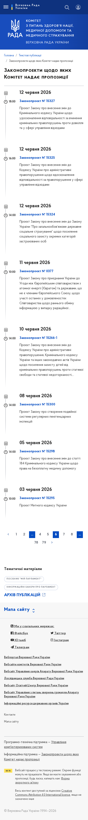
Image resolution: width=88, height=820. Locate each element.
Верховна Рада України (47, 42)
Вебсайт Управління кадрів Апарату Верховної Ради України (43, 671)
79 (44, 543)
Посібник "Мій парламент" (24, 579)
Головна (9, 55)
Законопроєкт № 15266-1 (38, 338)
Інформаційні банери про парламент (31, 587)
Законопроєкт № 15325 (37, 158)
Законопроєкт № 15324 (37, 214)
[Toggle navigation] (5, 7)
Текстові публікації (30, 55)
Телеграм (21, 647)
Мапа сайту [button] (17, 609)
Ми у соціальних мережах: (34, 626)
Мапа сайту (11, 721)
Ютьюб (20, 640)
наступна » (52, 542)
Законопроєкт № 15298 (37, 451)
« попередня (8, 534)
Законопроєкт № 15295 (37, 498)
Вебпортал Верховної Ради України (27, 657)
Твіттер (60, 633)
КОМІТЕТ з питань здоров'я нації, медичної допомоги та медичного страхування (50, 28)
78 (36, 543)
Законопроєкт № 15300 (37, 404)
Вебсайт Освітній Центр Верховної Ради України (36, 685)
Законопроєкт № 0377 (36, 271)
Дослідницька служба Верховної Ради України (34, 678)
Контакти (10, 714)
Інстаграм (61, 640)
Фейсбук (21, 633)
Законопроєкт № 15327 (37, 101)
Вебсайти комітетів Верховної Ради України (32, 664)
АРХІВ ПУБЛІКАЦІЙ (22, 595)
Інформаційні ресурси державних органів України (36, 703)
